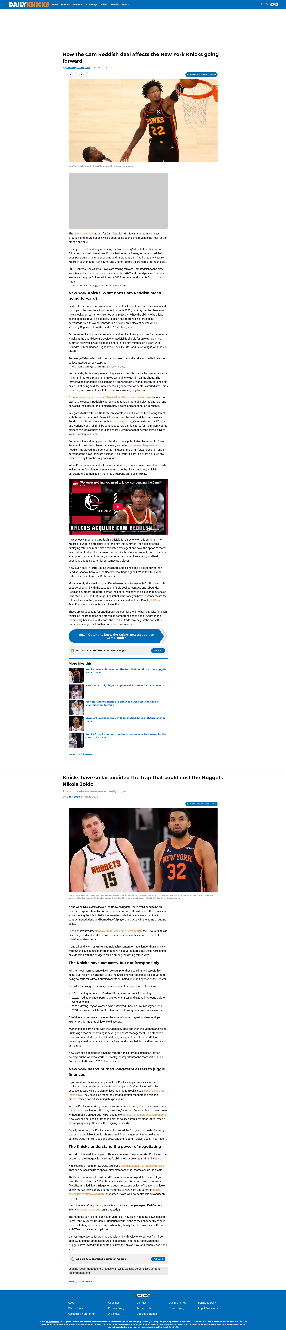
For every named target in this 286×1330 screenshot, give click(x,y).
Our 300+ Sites (177, 1302)
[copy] (87, 74)
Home (72, 754)
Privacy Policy (116, 1308)
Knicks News (85, 754)
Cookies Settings (147, 1313)
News (55, 4)
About (71, 1302)
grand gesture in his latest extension (142, 1165)
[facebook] (261, 4)
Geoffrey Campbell (78, 67)
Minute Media (52, 1322)
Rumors (65, 4)
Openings (114, 1302)
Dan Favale (74, 796)
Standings (91, 4)
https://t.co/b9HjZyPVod (91, 362)
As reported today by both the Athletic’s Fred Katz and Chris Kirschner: (110, 397)
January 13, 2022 (118, 285)
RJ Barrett (157, 600)
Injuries (114, 4)
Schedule (78, 4)
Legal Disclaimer (208, 1308)
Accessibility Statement (82, 1313)
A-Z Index (114, 1313)
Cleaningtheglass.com (145, 445)
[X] (267, 4)
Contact (141, 1302)
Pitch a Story (75, 1308)
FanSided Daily (207, 1302)
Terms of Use (145, 1308)
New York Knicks (84, 233)
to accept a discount (89, 1209)
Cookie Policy (177, 1308)
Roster (103, 4)
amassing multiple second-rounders (144, 1114)
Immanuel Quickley (120, 421)
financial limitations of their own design (118, 931)
